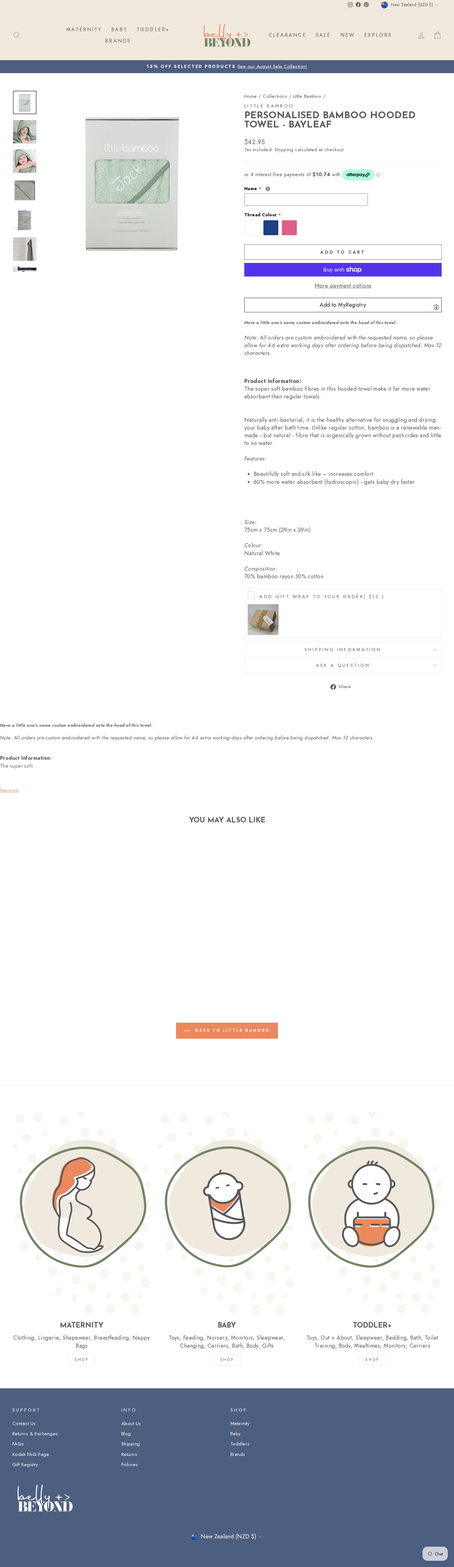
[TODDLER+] (372, 1212)
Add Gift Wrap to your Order (322, 596)
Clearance (287, 35)
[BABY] (227, 1212)
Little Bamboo (307, 96)
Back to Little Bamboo (231, 1030)
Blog (126, 1433)
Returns (129, 1454)
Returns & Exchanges (35, 1433)
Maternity (240, 1423)
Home (250, 96)
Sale (323, 35)
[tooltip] (436, 307)
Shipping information (343, 649)
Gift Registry (25, 1464)
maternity (84, 29)
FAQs (18, 1443)
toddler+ (153, 29)
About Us (131, 1423)
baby (119, 29)
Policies (129, 1464)
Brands (237, 1454)
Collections (275, 96)
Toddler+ (240, 1443)
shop (372, 1359)
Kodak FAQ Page (30, 1454)
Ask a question (343, 665)
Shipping (284, 150)
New (347, 35)
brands (118, 40)
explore (378, 35)
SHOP (81, 1359)
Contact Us (24, 1423)
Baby (235, 1433)
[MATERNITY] (81, 1212)
